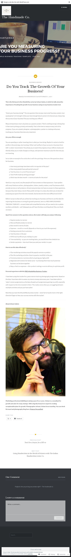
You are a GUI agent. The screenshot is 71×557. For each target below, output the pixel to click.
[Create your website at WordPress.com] (35, 2)
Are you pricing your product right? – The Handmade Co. (37, 486)
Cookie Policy (30, 553)
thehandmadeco (30, 96)
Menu (65, 7)
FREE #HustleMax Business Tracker (36, 271)
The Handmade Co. (16, 17)
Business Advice (35, 82)
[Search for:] (21, 535)
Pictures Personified (36, 409)
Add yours (61, 477)
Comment (59, 518)
